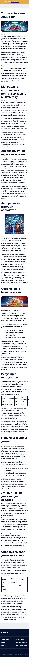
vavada (14, 70)
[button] (5, 639)
